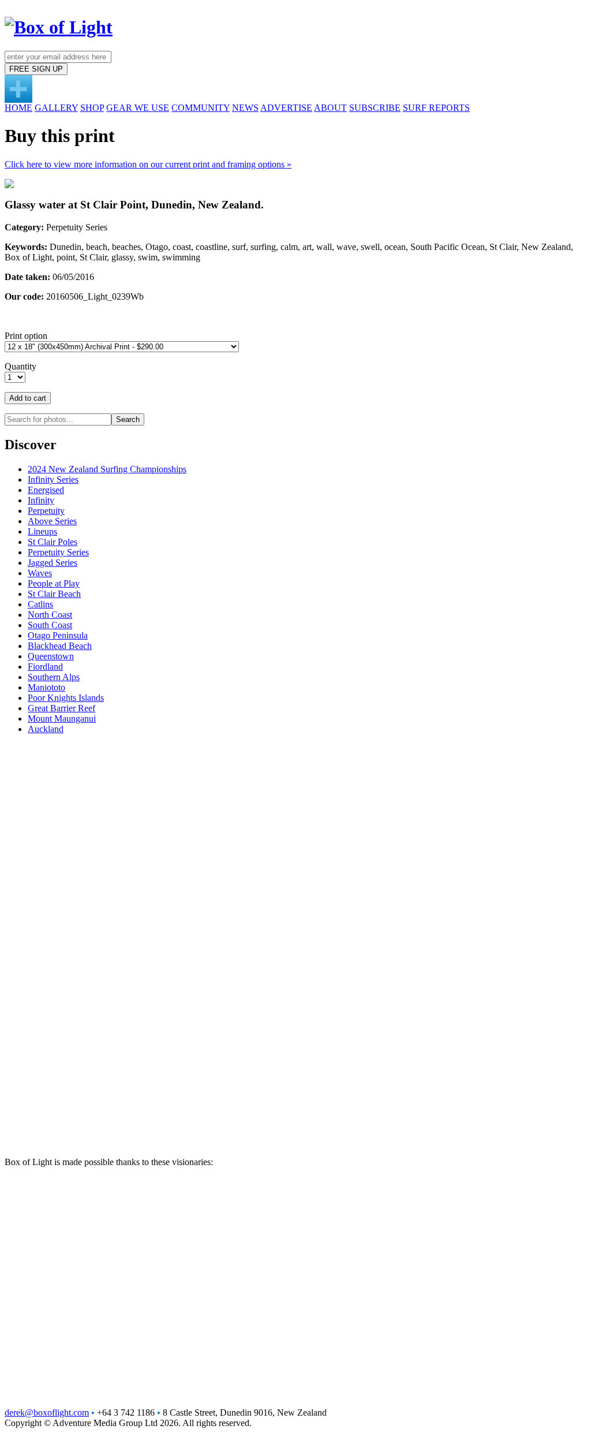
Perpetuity (46, 511)
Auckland (45, 729)
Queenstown (51, 656)
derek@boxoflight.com (47, 1412)
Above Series (52, 521)
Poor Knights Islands (66, 698)
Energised (46, 490)
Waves (40, 573)
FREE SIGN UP (36, 69)
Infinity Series (53, 479)
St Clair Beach (54, 594)
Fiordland (45, 666)
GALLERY (56, 108)
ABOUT (330, 108)
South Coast (50, 625)
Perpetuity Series (58, 552)
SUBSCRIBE (375, 108)
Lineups (42, 531)
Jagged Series (52, 563)
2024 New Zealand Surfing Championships (107, 469)
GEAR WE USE (137, 108)
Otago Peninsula (58, 635)
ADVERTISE (286, 108)
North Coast (50, 615)
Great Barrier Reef (61, 708)
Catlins (40, 604)
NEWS (245, 108)
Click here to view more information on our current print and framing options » (148, 164)
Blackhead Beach (60, 646)
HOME (18, 108)
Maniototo (46, 687)
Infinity (41, 500)
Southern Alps (54, 677)
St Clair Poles (52, 542)
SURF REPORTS (436, 108)
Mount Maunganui (62, 718)
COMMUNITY (200, 108)
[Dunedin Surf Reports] (18, 100)
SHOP (92, 108)
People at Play (54, 583)
